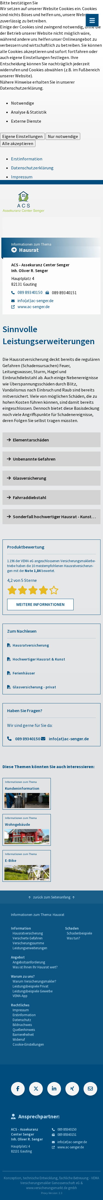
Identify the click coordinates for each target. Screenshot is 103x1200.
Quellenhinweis (24, 1029)
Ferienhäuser (24, 673)
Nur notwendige (63, 136)
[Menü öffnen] (92, 20)
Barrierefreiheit (23, 1034)
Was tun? (73, 938)
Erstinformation (26, 158)
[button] (51, 440)
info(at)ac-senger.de (69, 738)
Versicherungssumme (28, 943)
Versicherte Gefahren (28, 938)
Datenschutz (22, 1020)
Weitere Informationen (40, 604)
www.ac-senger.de (70, 1147)
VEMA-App (20, 995)
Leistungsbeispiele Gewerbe (32, 991)
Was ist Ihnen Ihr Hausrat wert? (35, 967)
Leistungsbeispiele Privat (30, 986)
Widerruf (19, 1039)
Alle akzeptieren (17, 143)
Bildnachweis (22, 1024)
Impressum (21, 176)
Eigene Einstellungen (22, 136)
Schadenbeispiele (79, 933)
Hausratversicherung (31, 645)
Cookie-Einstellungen (28, 1044)
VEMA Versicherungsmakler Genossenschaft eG (59, 1180)
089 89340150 (27, 738)
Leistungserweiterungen (30, 948)
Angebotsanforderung (29, 962)
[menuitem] (29, 938)
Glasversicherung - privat (34, 687)
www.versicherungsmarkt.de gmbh (51, 1188)
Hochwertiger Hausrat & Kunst (39, 659)
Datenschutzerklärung (32, 167)
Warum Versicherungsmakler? (34, 981)
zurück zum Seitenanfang (51, 897)
